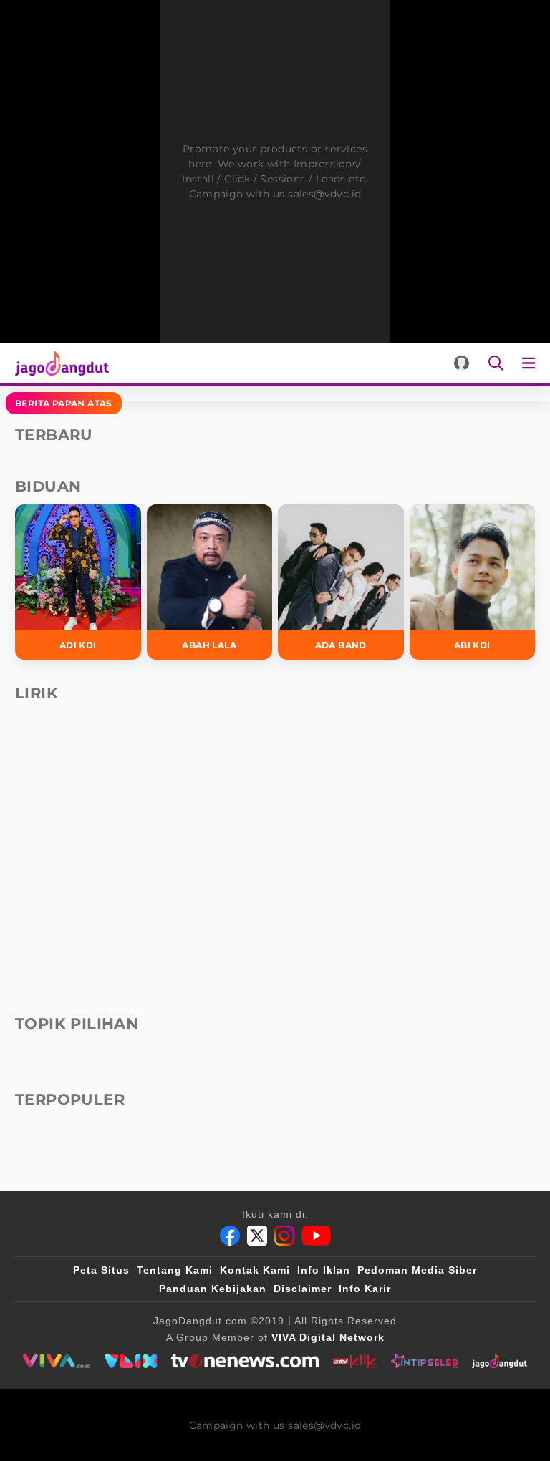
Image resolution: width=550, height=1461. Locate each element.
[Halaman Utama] (59, 363)
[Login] (461, 363)
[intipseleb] (424, 1361)
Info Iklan (323, 1270)
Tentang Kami (175, 1270)
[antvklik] (355, 1361)
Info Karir (365, 1288)
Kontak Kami (255, 1270)
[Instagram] (284, 1236)
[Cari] (496, 363)
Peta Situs (101, 1270)
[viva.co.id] (56, 1361)
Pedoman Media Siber (417, 1270)
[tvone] (244, 1361)
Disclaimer (303, 1288)
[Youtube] (316, 1236)
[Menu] (531, 363)
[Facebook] (230, 1236)
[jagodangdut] (499, 1361)
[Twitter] (257, 1236)
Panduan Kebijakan (212, 1288)
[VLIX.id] (131, 1361)
